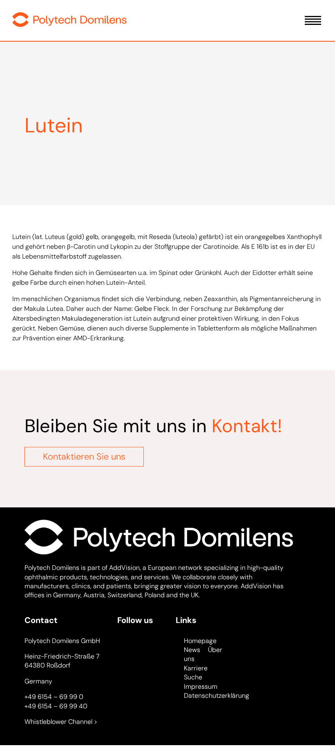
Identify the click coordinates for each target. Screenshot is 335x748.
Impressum (200, 686)
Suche (193, 677)
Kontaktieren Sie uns (84, 456)
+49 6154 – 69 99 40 (56, 706)
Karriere (196, 668)
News (192, 649)
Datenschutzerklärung (216, 695)
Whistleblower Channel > (61, 721)
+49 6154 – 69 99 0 (54, 696)
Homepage (200, 640)
